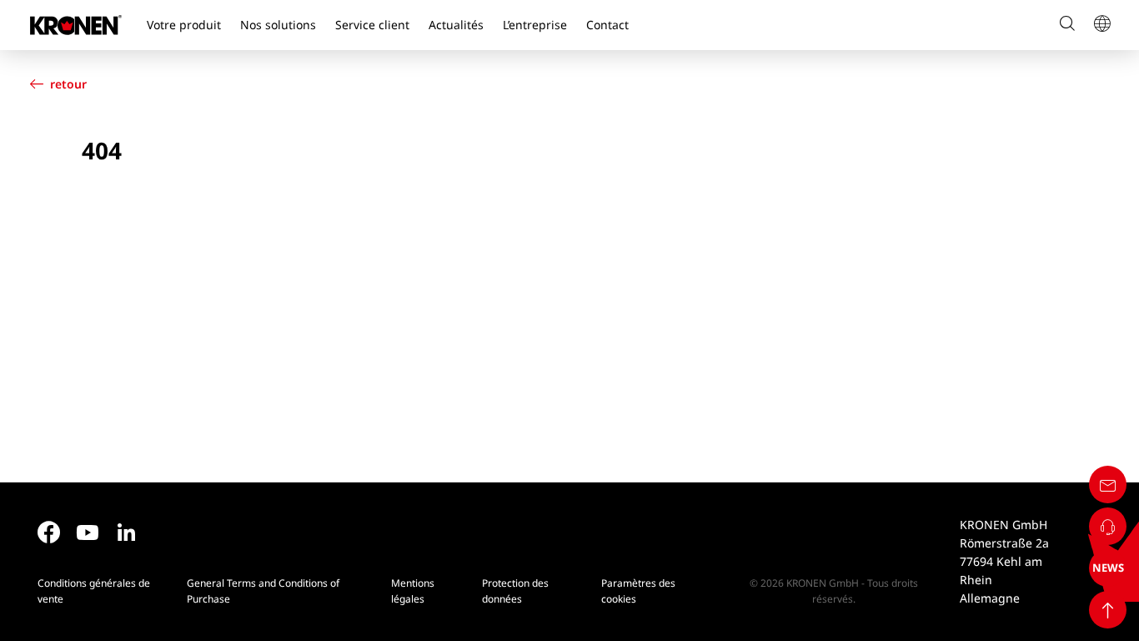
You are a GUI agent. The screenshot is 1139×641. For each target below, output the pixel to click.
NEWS (1108, 567)
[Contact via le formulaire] (1107, 484)
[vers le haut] (1107, 609)
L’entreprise (535, 25)
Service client (372, 25)
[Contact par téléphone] (1107, 526)
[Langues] (1101, 25)
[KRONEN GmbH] (76, 25)
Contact (607, 25)
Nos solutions (278, 25)
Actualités (456, 25)
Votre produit (184, 25)
